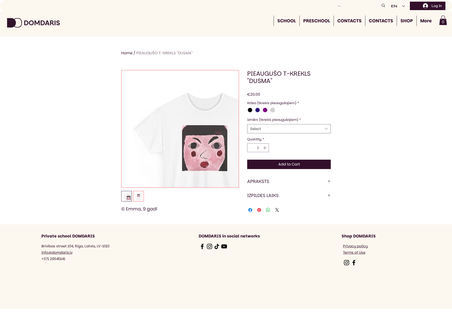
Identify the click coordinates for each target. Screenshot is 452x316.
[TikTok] (216, 246)
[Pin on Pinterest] (259, 210)
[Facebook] (202, 246)
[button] (443, 20)
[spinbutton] (258, 148)
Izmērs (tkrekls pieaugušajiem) (274, 120)
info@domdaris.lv (57, 252)
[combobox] (289, 128)
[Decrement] (251, 148)
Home (127, 53)
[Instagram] (209, 246)
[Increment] (265, 148)
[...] (383, 5)
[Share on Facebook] (250, 210)
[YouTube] (224, 246)
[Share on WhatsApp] (268, 210)
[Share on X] (277, 210)
